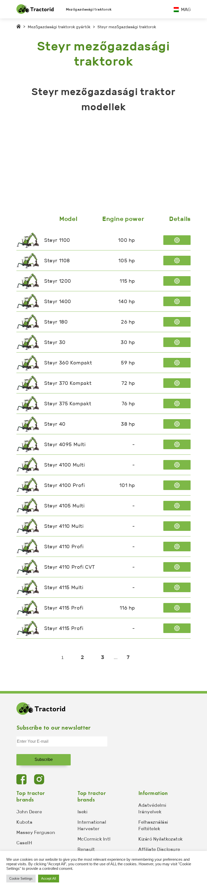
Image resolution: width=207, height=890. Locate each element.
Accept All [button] (48, 878)
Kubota (24, 822)
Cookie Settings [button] (21, 878)
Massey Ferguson (35, 832)
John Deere (29, 812)
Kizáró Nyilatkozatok (160, 839)
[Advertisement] (103, 165)
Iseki (82, 812)
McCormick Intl (94, 839)
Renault (86, 849)
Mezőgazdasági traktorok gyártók (59, 26)
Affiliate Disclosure (159, 849)
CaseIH (24, 843)
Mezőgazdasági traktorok (89, 9)
